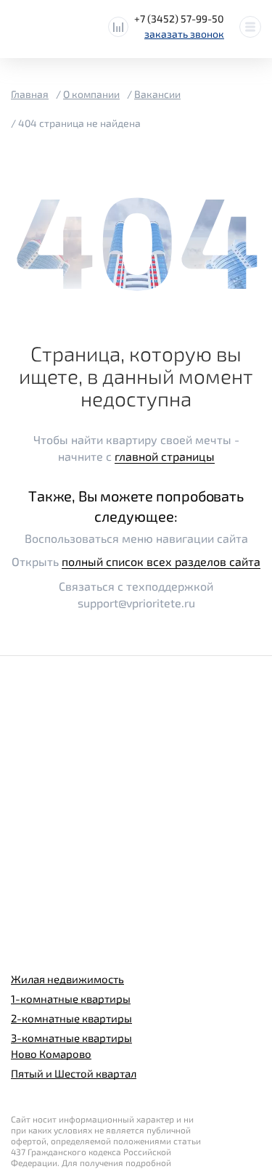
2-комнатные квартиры (71, 1018)
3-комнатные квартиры (71, 1037)
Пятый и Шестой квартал (73, 1073)
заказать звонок (184, 34)
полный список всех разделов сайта (161, 561)
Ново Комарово (51, 1053)
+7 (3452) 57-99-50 (179, 18)
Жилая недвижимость (67, 978)
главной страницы (165, 456)
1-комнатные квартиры (71, 998)
